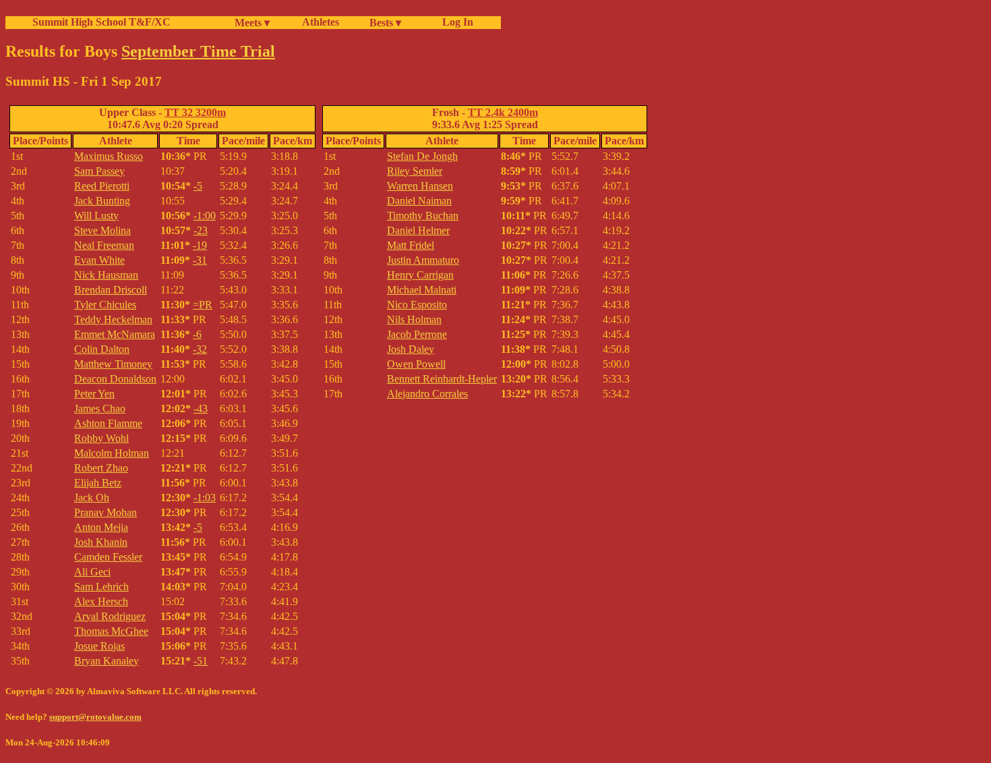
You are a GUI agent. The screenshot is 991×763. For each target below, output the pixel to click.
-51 (200, 661)
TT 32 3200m (195, 112)
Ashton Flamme (108, 423)
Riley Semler (414, 171)
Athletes (320, 22)
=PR (202, 304)
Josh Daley (410, 349)
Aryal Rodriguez (110, 616)
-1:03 (204, 497)
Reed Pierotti (101, 186)
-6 (197, 334)
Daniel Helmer (418, 230)
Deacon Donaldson (115, 379)
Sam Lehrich (101, 586)
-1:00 (204, 215)
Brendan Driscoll (110, 289)
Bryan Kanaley (106, 661)
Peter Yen (94, 393)
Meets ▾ (252, 22)
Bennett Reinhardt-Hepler (442, 379)
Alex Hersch (101, 601)
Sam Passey (99, 171)
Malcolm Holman (111, 453)
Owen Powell (416, 364)
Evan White (99, 260)
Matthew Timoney (113, 364)
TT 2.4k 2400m (503, 112)
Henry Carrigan (420, 275)
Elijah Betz (97, 482)
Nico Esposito (417, 304)
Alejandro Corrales (427, 393)
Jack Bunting (102, 200)
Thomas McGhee (111, 631)
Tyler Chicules (105, 304)
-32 (200, 349)
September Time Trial (198, 51)
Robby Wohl (101, 438)
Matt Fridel (410, 245)
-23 (200, 230)
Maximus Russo (108, 156)
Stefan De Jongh (422, 156)
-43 (200, 408)
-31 (200, 260)
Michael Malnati (421, 289)
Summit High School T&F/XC (101, 22)
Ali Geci (92, 571)
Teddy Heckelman (113, 319)
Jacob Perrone (417, 334)
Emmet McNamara (114, 334)
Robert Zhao (101, 468)
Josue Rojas (99, 646)
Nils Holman (414, 319)
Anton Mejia (101, 527)
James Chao (99, 408)
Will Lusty (96, 215)
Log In (455, 22)
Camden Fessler (108, 557)
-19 (200, 245)
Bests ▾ (385, 22)
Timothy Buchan (422, 215)
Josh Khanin (100, 542)
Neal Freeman (104, 245)
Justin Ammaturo (423, 260)
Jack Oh (91, 497)
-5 (197, 186)
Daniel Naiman (419, 200)
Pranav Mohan (105, 512)
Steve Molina (102, 230)
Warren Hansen (420, 186)
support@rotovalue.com (95, 717)
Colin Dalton (101, 349)
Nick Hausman (106, 275)
